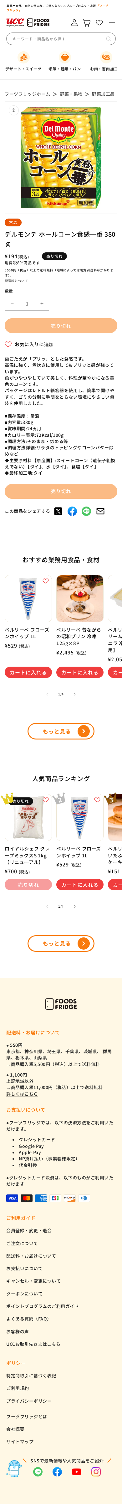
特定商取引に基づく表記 (31, 1375)
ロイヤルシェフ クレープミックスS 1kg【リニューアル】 (27, 855)
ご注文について (22, 1243)
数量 (9, 291)
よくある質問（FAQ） (29, 1318)
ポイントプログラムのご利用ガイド (42, 1306)
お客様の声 (17, 1331)
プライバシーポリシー (29, 1401)
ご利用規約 (17, 1388)
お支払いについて (24, 1268)
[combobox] (59, 39)
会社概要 (15, 1429)
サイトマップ (19, 1441)
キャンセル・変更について (33, 1281)
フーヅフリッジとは (26, 1416)
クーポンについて (24, 1293)
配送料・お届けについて (31, 1256)
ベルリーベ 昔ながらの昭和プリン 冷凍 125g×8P (78, 636)
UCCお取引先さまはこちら (33, 1344)
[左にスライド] (47, 694)
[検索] (108, 39)
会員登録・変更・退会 (29, 1230)
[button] (112, 23)
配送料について (16, 280)
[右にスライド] (75, 694)
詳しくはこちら (22, 1094)
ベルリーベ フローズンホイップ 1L (27, 633)
